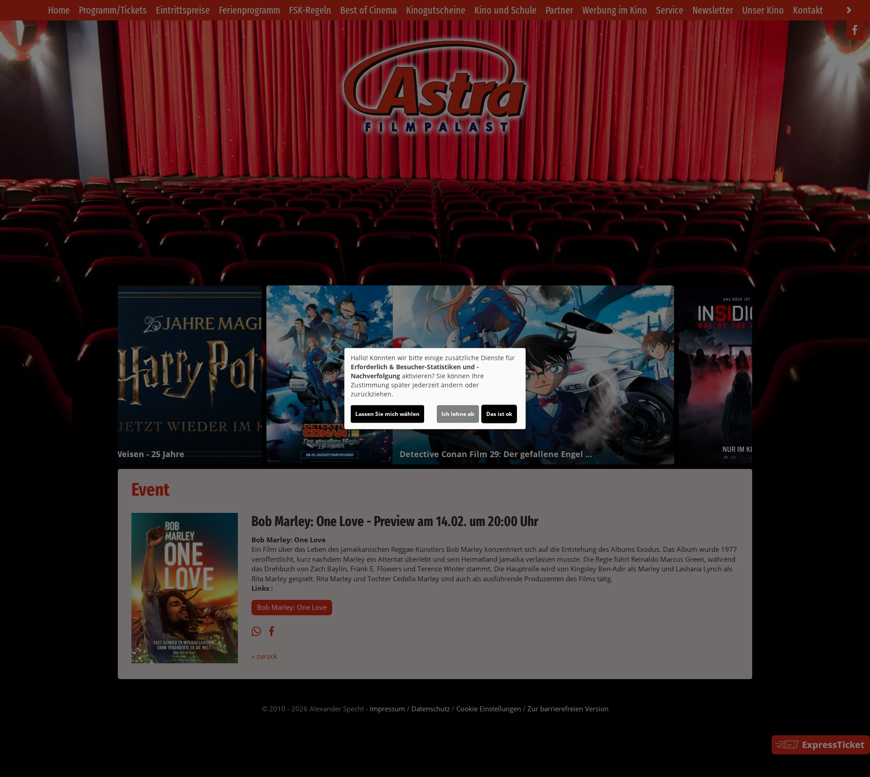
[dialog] (435, 389)
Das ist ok (499, 414)
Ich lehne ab (457, 414)
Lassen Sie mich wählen (387, 414)
